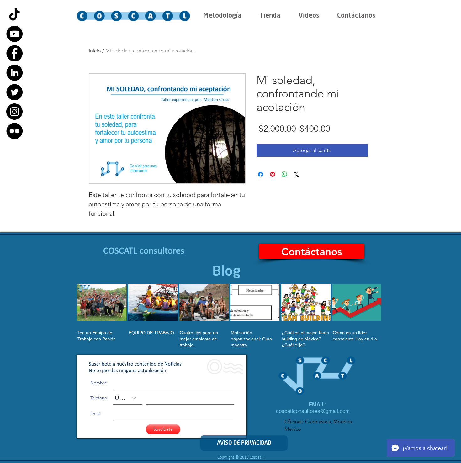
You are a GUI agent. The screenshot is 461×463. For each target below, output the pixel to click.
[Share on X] (296, 174)
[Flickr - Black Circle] (14, 131)
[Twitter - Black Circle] (14, 92)
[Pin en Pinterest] (272, 174)
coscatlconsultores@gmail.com (313, 411)
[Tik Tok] (14, 14)
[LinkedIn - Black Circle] (14, 73)
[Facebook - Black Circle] (14, 53)
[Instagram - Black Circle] (14, 111)
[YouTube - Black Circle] (14, 34)
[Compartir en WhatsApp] (284, 174)
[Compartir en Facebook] (260, 174)
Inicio (95, 51)
